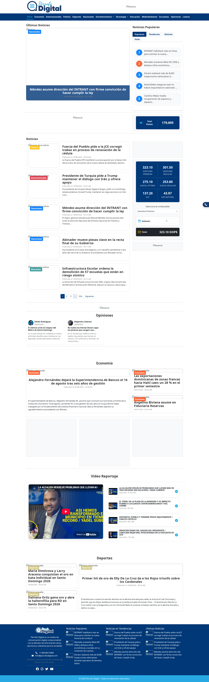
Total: (144, 232)
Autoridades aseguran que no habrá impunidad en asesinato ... (160, 86)
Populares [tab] (139, 34)
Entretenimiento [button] (104, 16)
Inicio (30, 16)
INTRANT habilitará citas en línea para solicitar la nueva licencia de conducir (86, 632)
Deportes (76, 16)
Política (67, 16)
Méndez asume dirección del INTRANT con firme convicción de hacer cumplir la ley (128, 652)
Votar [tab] (137, 39)
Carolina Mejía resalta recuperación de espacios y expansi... (157, 99)
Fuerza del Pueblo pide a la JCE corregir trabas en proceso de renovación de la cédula (128, 632)
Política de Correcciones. (45, 659)
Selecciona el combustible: (158, 206)
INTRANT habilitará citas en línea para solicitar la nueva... (160, 52)
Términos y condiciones (36, 657)
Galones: (146, 221)
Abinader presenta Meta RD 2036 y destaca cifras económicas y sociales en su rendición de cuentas (87, 643)
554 (80, 296)
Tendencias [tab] (154, 34)
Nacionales (88, 16)
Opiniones (176, 16)
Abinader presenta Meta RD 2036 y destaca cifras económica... (161, 64)
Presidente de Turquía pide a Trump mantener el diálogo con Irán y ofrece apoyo (127, 642)
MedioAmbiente (149, 16)
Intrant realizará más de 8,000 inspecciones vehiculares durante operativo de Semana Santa (88, 656)
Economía (39, 16)
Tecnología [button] (121, 16)
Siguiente (89, 296)
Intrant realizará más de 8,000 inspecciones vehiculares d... (159, 75)
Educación (135, 16)
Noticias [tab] (168, 34)
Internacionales (53, 16)
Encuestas (164, 16)
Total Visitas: (149, 123)
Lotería (186, 16)
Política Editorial (54, 657)
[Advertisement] (106, 350)
